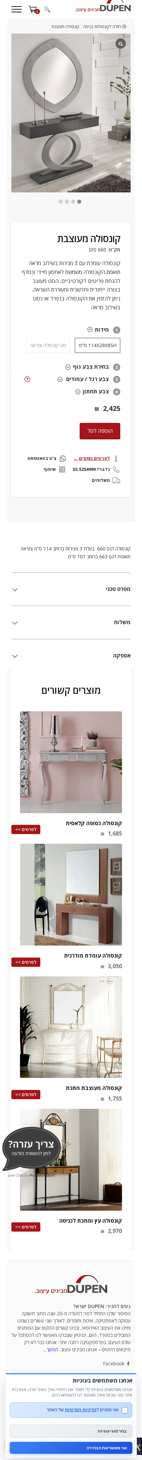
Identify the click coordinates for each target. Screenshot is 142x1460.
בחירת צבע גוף (91, 366)
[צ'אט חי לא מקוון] (31, 1148)
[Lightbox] (120, 43)
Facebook (114, 1363)
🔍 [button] (47, 9)
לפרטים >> (26, 829)
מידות (102, 329)
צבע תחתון (96, 391)
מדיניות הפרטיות (81, 1409)
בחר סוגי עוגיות (112, 1431)
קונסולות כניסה (96, 26)
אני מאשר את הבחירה (107, 1447)
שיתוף (49, 469)
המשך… (50, 1349)
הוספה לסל (100, 431)
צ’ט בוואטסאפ (42, 458)
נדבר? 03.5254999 (91, 469)
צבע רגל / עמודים (87, 379)
